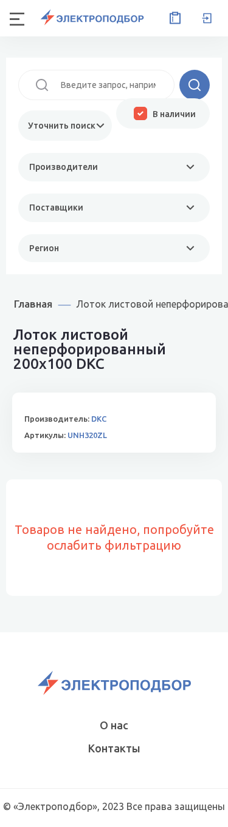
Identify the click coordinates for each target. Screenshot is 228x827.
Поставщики (56, 207)
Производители (63, 167)
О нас (114, 725)
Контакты (114, 748)
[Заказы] (173, 18)
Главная (33, 303)
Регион (44, 248)
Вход (207, 18)
